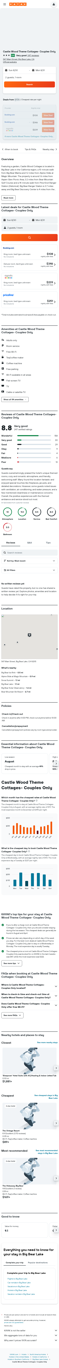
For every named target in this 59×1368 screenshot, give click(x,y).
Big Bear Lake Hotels (40, 1359)
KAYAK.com (14, 1354)
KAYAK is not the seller (14, 1330)
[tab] (10, 542)
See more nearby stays (47, 1042)
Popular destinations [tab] (38, 1262)
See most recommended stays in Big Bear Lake (47, 1151)
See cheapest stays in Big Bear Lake (46, 1096)
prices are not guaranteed (13, 1322)
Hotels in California (39, 1357)
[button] (5, 4)
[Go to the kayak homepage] (17, 4)
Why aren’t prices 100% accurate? (20, 1340)
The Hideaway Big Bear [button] (12, 1186)
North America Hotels (38, 1354)
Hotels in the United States (19, 1357)
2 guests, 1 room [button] (13, 77)
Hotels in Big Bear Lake (17, 1290)
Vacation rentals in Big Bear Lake (21, 1294)
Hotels (24, 1354)
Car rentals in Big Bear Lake (19, 1282)
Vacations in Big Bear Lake (19, 1286)
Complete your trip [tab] (15, 1262)
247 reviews (33, 55)
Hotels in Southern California (18, 1359)
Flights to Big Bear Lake (17, 1279)
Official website (10, 62)
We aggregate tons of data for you (20, 1335)
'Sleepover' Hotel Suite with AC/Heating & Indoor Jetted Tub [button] (29, 1075)
